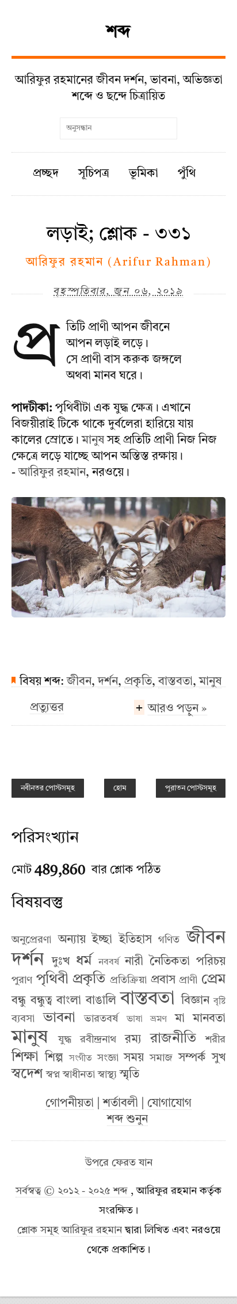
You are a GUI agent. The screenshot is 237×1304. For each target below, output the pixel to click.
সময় (134, 1058)
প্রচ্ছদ (46, 174)
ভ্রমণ (158, 1019)
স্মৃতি (129, 1075)
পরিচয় (210, 962)
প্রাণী (188, 980)
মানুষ (93, 440)
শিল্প (54, 1058)
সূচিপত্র (93, 174)
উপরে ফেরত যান (118, 1163)
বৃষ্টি (219, 1001)
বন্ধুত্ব (41, 1001)
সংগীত (80, 1058)
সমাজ (161, 1058)
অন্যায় (72, 940)
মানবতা (209, 1019)
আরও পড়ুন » (177, 709)
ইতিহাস (135, 940)
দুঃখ (61, 962)
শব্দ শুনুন (127, 1119)
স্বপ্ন (53, 1075)
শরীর (215, 1039)
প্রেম (213, 980)
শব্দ (118, 32)
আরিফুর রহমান (52, 473)
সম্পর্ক (192, 1058)
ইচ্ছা (102, 940)
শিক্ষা (25, 1057)
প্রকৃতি (138, 682)
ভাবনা (59, 1018)
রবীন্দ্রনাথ (98, 1039)
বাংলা (68, 1001)
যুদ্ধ (64, 1039)
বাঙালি (101, 1001)
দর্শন (108, 682)
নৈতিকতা (170, 962)
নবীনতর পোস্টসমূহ (48, 788)
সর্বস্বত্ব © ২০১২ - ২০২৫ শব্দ (73, 1191)
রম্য (133, 1039)
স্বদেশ (27, 1074)
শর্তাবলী (120, 1103)
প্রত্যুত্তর (47, 708)
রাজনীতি (173, 1039)
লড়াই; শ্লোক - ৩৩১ (119, 234)
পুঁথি (187, 174)
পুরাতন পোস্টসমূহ (190, 788)
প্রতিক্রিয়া (128, 980)
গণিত (168, 940)
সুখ (218, 1058)
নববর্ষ (108, 962)
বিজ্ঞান (195, 1001)
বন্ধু (19, 1001)
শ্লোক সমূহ (38, 1230)
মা (180, 1019)
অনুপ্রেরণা (31, 940)
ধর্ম (83, 961)
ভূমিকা (143, 174)
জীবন (79, 682)
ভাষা (135, 1019)
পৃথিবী (52, 980)
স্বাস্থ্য (107, 1075)
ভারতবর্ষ (101, 1019)
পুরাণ (22, 980)
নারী (134, 962)
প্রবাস (163, 980)
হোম (120, 788)
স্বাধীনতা (79, 1075)
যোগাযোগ (169, 1103)
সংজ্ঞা (107, 1058)
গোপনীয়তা (69, 1103)
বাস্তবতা (175, 682)
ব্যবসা (23, 1019)
